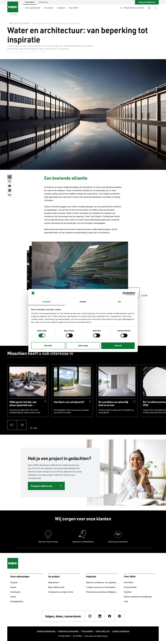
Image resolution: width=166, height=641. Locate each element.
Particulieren (30, 2)
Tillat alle (118, 346)
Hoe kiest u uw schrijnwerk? (69, 401)
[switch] (69, 336)
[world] (149, 7)
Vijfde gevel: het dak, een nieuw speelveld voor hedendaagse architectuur (23, 403)
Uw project (48, 8)
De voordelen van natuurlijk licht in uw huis (113, 403)
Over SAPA (73, 8)
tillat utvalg (83, 346)
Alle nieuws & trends (19, 23)
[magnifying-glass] (155, 7)
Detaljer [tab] (83, 302)
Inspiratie (61, 8)
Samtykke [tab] (46, 302)
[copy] (9, 181)
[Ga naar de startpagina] (12, 8)
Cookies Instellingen (120, 631)
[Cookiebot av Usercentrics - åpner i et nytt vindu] (124, 293)
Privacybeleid (87, 631)
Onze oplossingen (32, 8)
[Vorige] (12, 425)
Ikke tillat (48, 346)
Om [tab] (119, 302)
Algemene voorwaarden (68, 631)
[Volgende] (22, 425)
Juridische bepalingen (46, 631)
